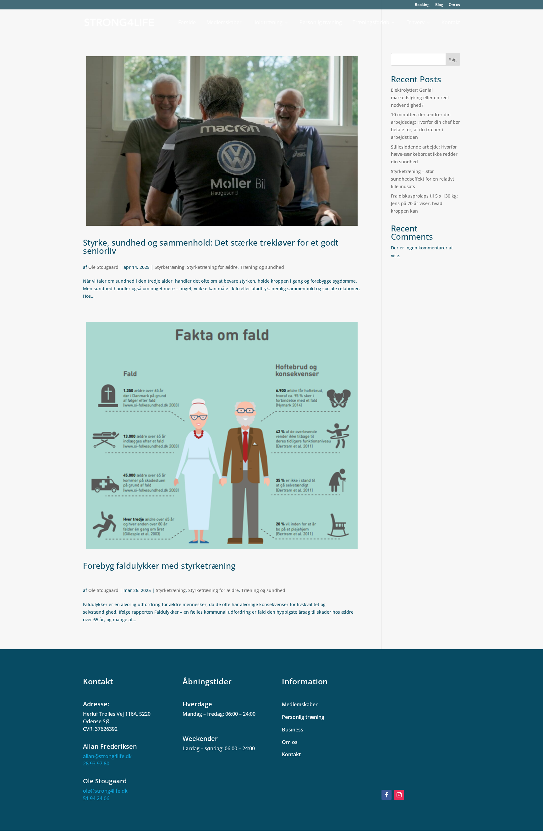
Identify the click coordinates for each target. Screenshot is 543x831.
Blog (439, 5)
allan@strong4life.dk (107, 756)
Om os (454, 5)
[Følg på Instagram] (399, 795)
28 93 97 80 (96, 763)
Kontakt (451, 23)
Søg (453, 59)
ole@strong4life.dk (105, 790)
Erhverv (415, 23)
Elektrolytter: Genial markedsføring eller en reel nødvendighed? (420, 97)
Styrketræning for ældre (212, 267)
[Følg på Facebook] (386, 795)
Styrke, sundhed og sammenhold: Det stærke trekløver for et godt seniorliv (210, 246)
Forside (187, 23)
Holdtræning (267, 23)
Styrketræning (169, 267)
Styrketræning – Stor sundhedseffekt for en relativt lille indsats (422, 178)
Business (292, 729)
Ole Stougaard (103, 267)
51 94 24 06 (96, 798)
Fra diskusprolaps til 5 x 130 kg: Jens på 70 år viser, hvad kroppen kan (424, 203)
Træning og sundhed (262, 267)
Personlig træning (320, 23)
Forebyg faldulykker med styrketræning (159, 565)
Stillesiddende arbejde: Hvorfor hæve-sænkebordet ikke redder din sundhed (424, 154)
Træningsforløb (371, 23)
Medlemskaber (224, 23)
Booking (422, 5)
